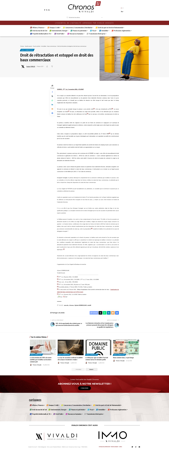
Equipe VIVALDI (30, 66)
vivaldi (89, 305)
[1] (94, 108)
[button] (122, 11)
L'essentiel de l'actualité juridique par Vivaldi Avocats (84, 23)
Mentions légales (114, 446)
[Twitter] (132, 447)
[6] (91, 228)
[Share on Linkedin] (52, 105)
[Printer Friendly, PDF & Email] (62, 297)
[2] (112, 108)
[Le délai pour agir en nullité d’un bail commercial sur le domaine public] (98, 347)
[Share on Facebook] (52, 92)
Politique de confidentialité (104, 446)
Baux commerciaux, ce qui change (123, 357)
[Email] (52, 109)
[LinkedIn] (49, 10)
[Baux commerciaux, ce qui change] (126, 347)
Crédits (120, 446)
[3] (68, 111)
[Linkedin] (139, 447)
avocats (66, 305)
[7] (64, 249)
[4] (87, 113)
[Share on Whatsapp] (52, 100)
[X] (47, 10)
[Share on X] (52, 96)
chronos (71, 305)
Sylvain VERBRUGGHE (80, 305)
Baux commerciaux (27, 50)
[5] (109, 133)
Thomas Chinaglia (36, 365)
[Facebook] (45, 10)
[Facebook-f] (136, 447)
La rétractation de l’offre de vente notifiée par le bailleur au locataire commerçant (40, 360)
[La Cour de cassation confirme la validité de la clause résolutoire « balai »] (71, 347)
